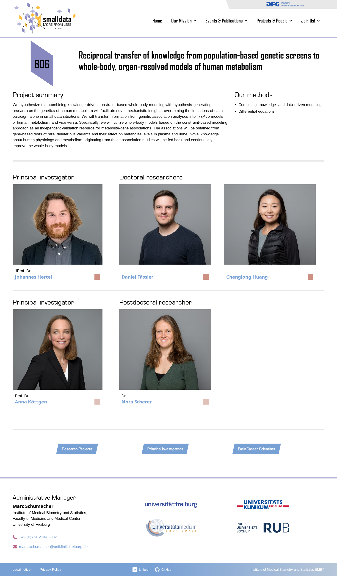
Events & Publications (224, 20)
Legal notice (21, 569)
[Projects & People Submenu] (292, 21)
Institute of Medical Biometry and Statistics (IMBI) (287, 569)
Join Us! (308, 20)
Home (157, 20)
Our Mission (181, 20)
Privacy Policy (50, 569)
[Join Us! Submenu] (319, 21)
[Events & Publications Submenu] (247, 21)
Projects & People (272, 20)
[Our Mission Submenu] (196, 21)
